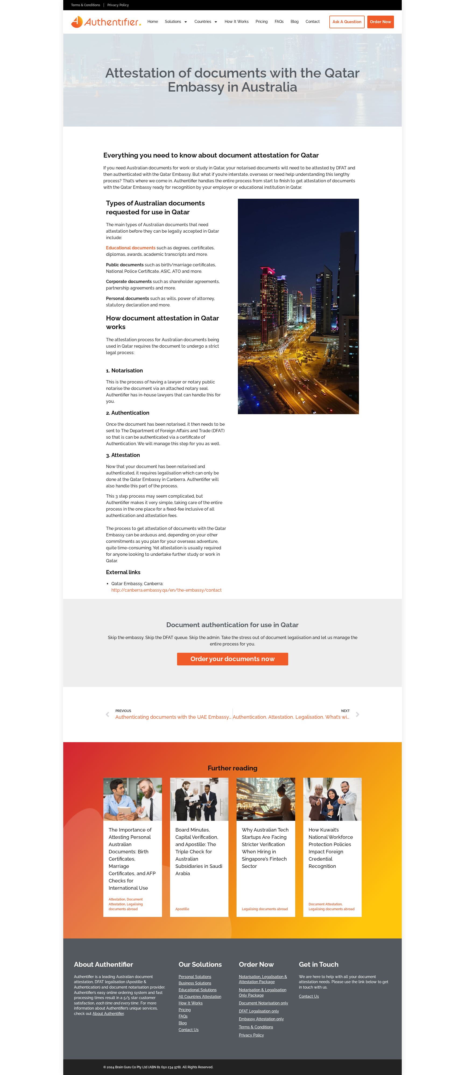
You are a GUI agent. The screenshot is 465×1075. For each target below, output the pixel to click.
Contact (313, 21)
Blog (295, 21)
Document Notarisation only (263, 1003)
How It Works (237, 21)
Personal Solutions (195, 977)
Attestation (117, 899)
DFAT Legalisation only (259, 1011)
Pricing (262, 21)
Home (152, 21)
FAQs (279, 21)
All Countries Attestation (200, 996)
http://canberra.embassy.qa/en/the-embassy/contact (166, 590)
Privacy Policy (118, 5)
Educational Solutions (198, 990)
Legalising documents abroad (265, 909)
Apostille (182, 909)
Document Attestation (325, 904)
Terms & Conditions (85, 5)
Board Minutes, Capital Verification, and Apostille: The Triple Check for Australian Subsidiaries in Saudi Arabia (198, 851)
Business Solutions (195, 983)
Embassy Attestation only (261, 1019)
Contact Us (189, 1030)
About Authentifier (108, 1013)
